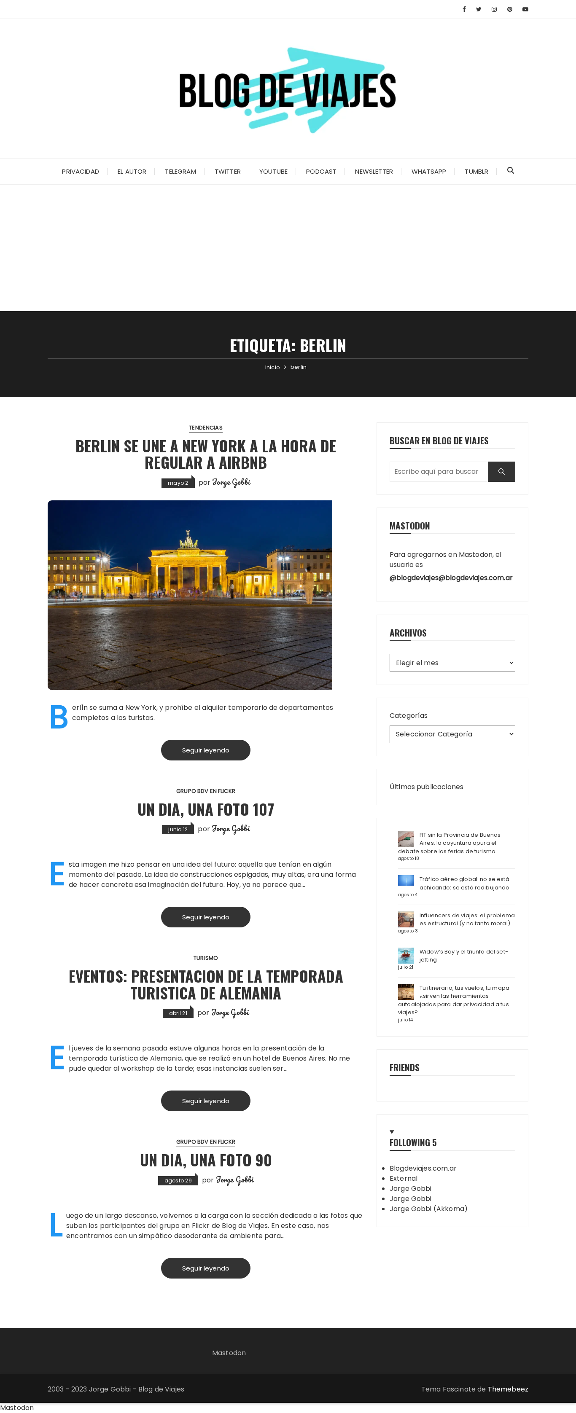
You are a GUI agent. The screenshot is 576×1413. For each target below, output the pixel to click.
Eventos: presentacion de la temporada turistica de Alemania (206, 984)
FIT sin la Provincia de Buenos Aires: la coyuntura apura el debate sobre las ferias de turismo (449, 843)
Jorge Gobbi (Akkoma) (429, 1209)
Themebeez (508, 1389)
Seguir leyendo (205, 750)
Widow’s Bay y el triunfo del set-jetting (464, 956)
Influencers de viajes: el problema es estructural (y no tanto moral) (467, 919)
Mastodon (229, 1353)
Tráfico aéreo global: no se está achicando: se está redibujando (465, 883)
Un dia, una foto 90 (206, 1159)
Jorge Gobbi (231, 482)
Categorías (409, 715)
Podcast (321, 171)
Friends (405, 1067)
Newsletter (374, 171)
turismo (206, 958)
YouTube (273, 171)
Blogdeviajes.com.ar (423, 1168)
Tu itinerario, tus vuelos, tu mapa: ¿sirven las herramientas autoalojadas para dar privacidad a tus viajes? (454, 1000)
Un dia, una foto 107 (205, 809)
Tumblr (476, 171)
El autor (132, 171)
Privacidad (80, 171)
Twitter (228, 171)
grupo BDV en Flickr (205, 791)
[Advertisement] (288, 248)
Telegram (180, 171)
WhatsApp (429, 171)
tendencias (206, 428)
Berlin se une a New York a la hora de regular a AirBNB (205, 453)
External (403, 1178)
